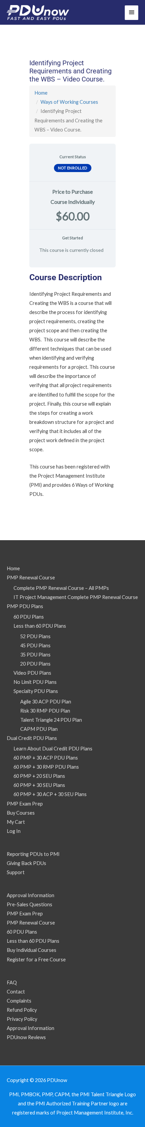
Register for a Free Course (36, 959)
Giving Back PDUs (26, 863)
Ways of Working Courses (69, 102)
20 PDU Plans (35, 664)
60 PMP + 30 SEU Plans (39, 785)
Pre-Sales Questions (29, 904)
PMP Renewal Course (31, 577)
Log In (14, 831)
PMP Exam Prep (25, 804)
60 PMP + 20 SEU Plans (39, 776)
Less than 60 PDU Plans (39, 626)
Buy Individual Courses (31, 950)
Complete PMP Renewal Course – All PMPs (61, 588)
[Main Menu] (131, 12)
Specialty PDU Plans (35, 691)
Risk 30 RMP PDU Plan (45, 711)
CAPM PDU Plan (39, 729)
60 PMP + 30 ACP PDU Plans (45, 758)
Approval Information (30, 895)
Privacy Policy (22, 1019)
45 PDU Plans (35, 645)
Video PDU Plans (32, 673)
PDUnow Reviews (26, 1037)
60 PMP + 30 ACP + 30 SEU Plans (50, 794)
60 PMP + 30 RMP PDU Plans (46, 767)
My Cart (16, 822)
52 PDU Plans (35, 636)
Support (16, 872)
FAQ (12, 982)
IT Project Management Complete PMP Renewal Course (75, 597)
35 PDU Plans (35, 654)
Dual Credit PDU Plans (32, 738)
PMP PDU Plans (25, 606)
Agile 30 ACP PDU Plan (45, 701)
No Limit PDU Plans (35, 682)
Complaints (19, 1001)
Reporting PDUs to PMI (33, 854)
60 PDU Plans (28, 617)
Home (41, 93)
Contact (16, 991)
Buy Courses (21, 813)
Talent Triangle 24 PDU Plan (51, 720)
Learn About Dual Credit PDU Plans (52, 748)
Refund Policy (22, 1010)
